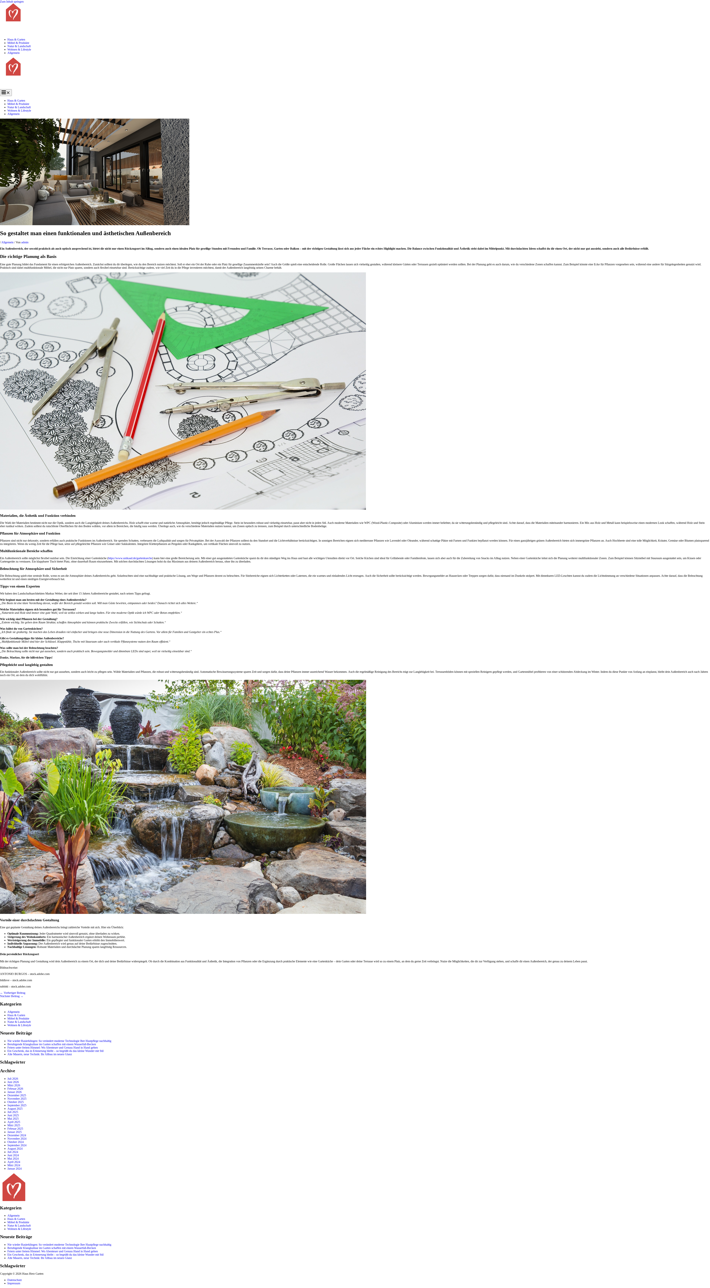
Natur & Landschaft (19, 46)
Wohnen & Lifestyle (19, 49)
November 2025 (16, 1098)
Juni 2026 (13, 1082)
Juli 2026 (12, 1078)
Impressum (13, 1283)
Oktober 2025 (15, 1102)
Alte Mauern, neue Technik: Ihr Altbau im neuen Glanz (39, 1054)
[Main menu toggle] (6, 92)
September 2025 (16, 1105)
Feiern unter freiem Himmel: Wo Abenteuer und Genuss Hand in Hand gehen (52, 1047)
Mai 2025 (13, 1118)
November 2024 (16, 1138)
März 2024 (13, 1165)
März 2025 (13, 1125)
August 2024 (15, 1148)
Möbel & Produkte (18, 42)
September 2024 (16, 1145)
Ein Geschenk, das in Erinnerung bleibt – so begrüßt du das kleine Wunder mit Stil (55, 1050)
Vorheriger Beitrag (12, 992)
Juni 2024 (13, 1155)
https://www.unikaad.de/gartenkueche (130, 558)
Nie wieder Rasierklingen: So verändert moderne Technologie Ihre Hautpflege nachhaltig (59, 1040)
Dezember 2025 (16, 1095)
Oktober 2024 (15, 1141)
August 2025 (15, 1108)
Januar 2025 (14, 1131)
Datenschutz (14, 1280)
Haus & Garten (16, 39)
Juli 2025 (12, 1112)
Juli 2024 (12, 1151)
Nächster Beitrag (11, 996)
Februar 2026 (15, 1088)
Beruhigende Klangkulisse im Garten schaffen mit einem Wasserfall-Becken (51, 1044)
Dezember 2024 (16, 1135)
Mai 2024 (13, 1158)
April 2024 (13, 1161)
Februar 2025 (15, 1128)
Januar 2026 (14, 1092)
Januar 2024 (14, 1168)
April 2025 (13, 1122)
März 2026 (13, 1085)
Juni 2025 (13, 1115)
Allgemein (13, 52)
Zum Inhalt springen (12, 1)
